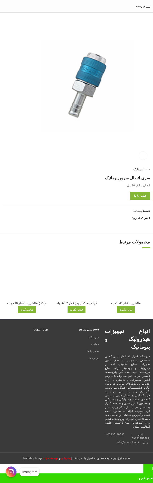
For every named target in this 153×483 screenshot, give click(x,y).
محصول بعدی (5, 169)
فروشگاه (93, 337)
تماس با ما (140, 195)
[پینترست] (119, 218)
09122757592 (140, 438)
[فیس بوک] (128, 218)
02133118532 (116, 434)
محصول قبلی (13, 169)
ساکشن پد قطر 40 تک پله (126, 303)
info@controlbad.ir (128, 442)
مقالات (95, 344)
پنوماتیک (137, 169)
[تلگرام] (109, 218)
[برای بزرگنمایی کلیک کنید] (143, 156)
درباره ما (94, 358)
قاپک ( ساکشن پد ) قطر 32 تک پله (76, 303)
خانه (147, 169)
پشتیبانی (66, 458)
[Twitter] (123, 218)
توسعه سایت (50, 458)
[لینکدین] (114, 218)
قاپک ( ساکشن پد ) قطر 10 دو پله (27, 303)
